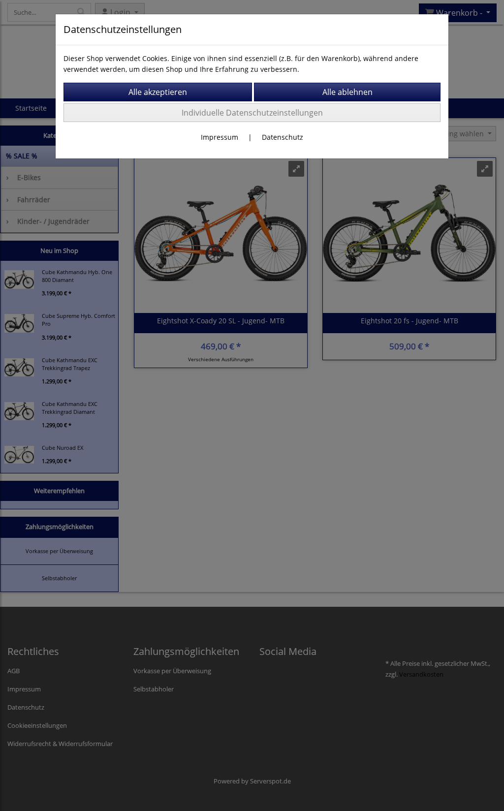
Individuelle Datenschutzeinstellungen (252, 112)
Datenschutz (282, 137)
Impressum (219, 137)
